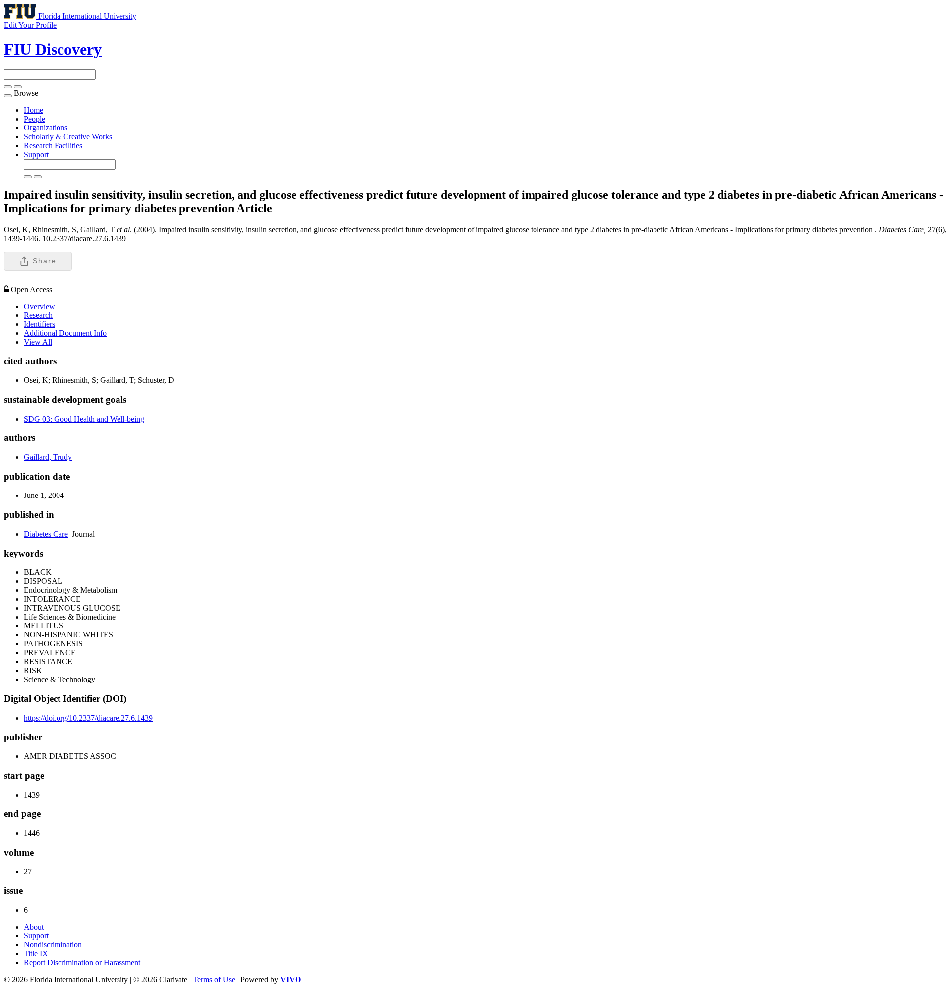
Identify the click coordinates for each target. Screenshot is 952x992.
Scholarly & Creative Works (68, 136)
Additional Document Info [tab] (65, 333)
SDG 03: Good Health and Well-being (84, 419)
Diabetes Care (46, 534)
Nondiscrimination (53, 944)
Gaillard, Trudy (48, 457)
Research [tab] (38, 315)
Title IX (36, 953)
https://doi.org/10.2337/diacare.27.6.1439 (88, 718)
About (34, 927)
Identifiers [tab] (39, 324)
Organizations (45, 128)
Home (33, 110)
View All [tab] (38, 342)
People (34, 119)
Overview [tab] (39, 306)
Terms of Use (215, 979)
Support (36, 154)
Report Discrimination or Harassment (82, 962)
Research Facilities (53, 145)
